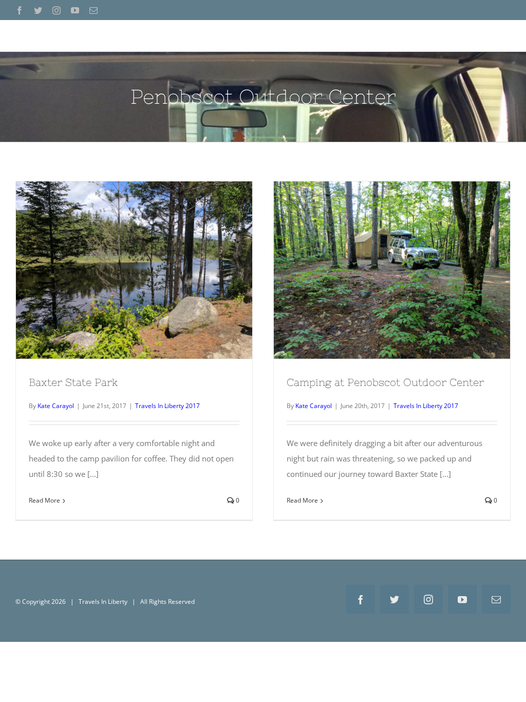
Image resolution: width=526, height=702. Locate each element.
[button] (495, 35)
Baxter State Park (134, 261)
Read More (44, 500)
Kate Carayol (55, 405)
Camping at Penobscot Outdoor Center (392, 261)
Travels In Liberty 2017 (167, 405)
